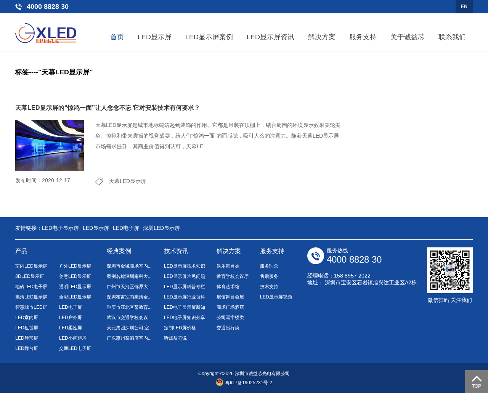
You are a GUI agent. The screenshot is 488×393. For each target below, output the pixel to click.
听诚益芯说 (175, 338)
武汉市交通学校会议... (129, 317)
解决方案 (322, 37)
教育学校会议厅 (233, 276)
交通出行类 (228, 327)
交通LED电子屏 (75, 348)
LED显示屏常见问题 (184, 276)
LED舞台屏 (26, 348)
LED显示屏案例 (209, 37)
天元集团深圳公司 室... (129, 327)
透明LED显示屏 (75, 286)
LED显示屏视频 (276, 297)
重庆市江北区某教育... (129, 307)
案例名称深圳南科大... (129, 276)
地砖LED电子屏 (31, 286)
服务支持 (363, 37)
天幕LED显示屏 (127, 181)
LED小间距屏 (73, 338)
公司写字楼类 (230, 317)
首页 (117, 37)
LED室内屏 (26, 317)
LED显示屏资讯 (270, 37)
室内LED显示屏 (31, 266)
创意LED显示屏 (75, 276)
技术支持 (269, 286)
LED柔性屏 (70, 327)
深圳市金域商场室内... (129, 266)
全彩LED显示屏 (75, 297)
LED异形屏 (26, 338)
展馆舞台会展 (230, 297)
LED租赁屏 (26, 327)
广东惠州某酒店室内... (129, 338)
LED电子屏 (126, 228)
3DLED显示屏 (29, 276)
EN (464, 6)
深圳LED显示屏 (161, 228)
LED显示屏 (155, 37)
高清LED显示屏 (31, 297)
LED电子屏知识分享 (184, 317)
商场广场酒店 (230, 307)
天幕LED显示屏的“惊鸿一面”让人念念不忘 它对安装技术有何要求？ (107, 107)
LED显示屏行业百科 (184, 297)
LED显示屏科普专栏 (184, 286)
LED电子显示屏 (60, 228)
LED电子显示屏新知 (184, 307)
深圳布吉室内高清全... (129, 297)
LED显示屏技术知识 (184, 266)
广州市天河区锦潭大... (129, 286)
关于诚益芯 (407, 37)
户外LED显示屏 (75, 266)
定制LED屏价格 (180, 327)
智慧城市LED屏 (31, 307)
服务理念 (269, 266)
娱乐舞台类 (228, 266)
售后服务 (269, 276)
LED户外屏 (70, 317)
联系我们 (452, 37)
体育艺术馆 (228, 286)
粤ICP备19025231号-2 (248, 382)
